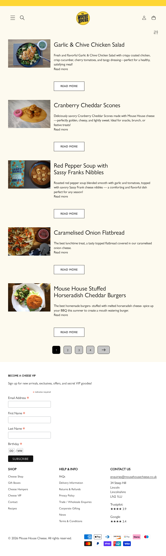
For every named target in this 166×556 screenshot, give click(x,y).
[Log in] (144, 17)
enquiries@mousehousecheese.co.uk (133, 476)
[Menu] (12, 17)
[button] (153, 17)
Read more (61, 69)
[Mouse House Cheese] (83, 17)
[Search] (22, 17)
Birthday (15, 444)
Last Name (16, 428)
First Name (16, 413)
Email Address (18, 397)
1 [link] (56, 350)
